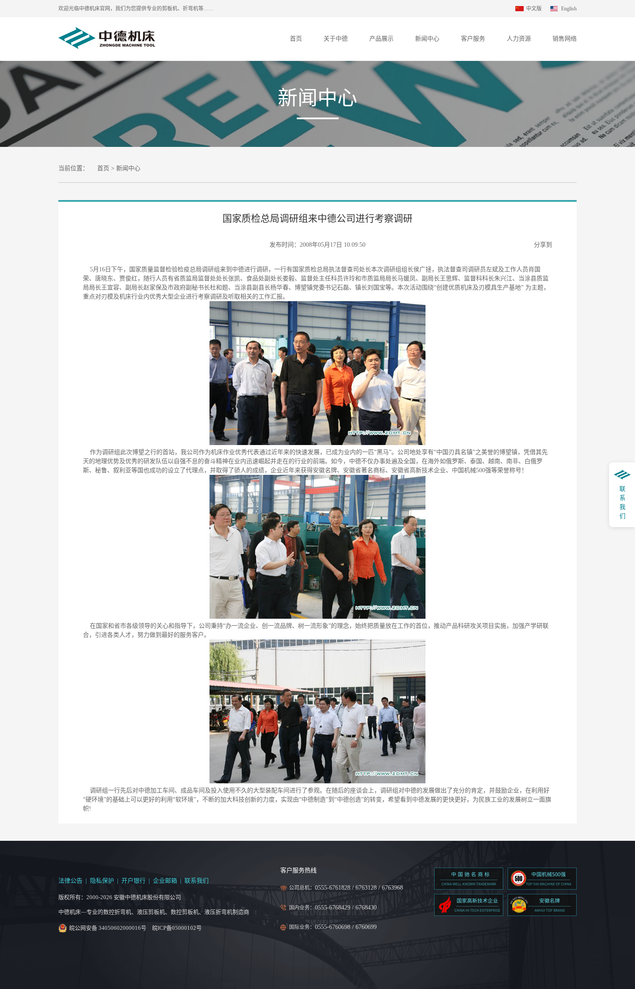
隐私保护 (102, 881)
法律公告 (70, 881)
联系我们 (196, 881)
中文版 (534, 8)
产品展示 (381, 38)
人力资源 (519, 38)
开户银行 (133, 881)
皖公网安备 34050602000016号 (107, 928)
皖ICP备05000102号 (177, 928)
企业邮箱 (165, 881)
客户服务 (473, 38)
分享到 (543, 245)
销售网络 (564, 38)
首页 (296, 38)
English (569, 8)
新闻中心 (427, 38)
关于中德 (336, 38)
